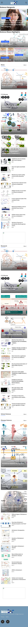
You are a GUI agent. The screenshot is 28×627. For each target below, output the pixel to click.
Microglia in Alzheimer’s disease (18, 546)
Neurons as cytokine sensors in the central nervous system (20, 58)
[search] (26, 2)
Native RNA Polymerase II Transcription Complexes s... (11, 152)
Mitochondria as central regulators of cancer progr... (14, 311)
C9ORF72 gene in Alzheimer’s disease (11, 507)
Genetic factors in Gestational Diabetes (11, 485)
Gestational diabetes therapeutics (13, 463)
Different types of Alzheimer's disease (19, 515)
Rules (7, 617)
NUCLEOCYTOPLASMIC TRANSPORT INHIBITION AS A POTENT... (19, 373)
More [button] (25, 65)
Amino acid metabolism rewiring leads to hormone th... (12, 84)
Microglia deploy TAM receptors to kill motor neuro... (17, 389)
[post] (14, 20)
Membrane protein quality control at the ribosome (18, 175)
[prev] (2, 19)
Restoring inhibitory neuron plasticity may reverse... (19, 207)
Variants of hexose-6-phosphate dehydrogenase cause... (19, 224)
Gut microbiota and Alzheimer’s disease (17, 562)
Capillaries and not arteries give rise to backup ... (18, 159)
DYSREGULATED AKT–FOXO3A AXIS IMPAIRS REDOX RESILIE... (17, 381)
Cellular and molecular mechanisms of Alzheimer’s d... (19, 579)
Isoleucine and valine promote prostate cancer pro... (11, 266)
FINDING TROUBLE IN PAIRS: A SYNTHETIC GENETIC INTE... (19, 348)
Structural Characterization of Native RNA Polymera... (19, 364)
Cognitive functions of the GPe (12, 334)
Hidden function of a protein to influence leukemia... (19, 191)
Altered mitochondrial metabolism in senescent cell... (14, 107)
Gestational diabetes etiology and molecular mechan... (13, 440)
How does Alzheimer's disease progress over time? (19, 523)
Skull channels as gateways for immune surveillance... (19, 356)
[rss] (7, 621)
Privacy (2, 617)
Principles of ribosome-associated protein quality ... (19, 396)
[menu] (2, 2)
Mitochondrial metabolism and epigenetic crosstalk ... (12, 288)
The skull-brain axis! (6, 59)
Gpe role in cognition (7, 44)
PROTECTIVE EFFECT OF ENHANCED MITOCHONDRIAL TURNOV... (19, 341)
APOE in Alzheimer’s (17, 570)
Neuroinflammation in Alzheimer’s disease (17, 554)
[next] (26, 19)
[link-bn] (14, 237)
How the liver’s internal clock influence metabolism (19, 183)
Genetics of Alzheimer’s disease (18, 539)
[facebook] (2, 621)
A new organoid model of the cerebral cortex (19, 199)
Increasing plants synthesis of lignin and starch (13, 129)
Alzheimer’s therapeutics (18, 530)
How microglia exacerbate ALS (18, 167)
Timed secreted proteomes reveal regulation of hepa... (18, 404)
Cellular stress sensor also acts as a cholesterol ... (18, 215)
